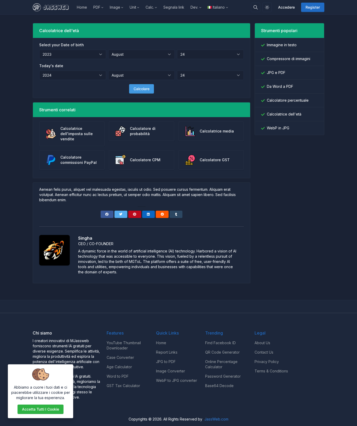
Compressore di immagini (288, 58)
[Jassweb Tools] (53, 7)
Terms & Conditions (271, 371)
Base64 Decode (219, 385)
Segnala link (173, 7)
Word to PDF (118, 376)
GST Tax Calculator (123, 385)
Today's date (51, 66)
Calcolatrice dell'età (284, 114)
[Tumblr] (176, 214)
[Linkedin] (148, 214)
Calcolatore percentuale (288, 100)
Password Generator (223, 376)
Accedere (286, 7)
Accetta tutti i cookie (40, 409)
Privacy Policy (267, 361)
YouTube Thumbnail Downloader (124, 345)
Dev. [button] (194, 7)
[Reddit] (162, 214)
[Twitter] (120, 214)
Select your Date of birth (61, 45)
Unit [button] (133, 7)
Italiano (219, 7)
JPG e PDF (276, 72)
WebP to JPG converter (176, 380)
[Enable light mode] (267, 7)
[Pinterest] (134, 214)
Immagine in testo (282, 45)
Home (82, 7)
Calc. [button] (150, 7)
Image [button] (115, 7)
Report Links (166, 352)
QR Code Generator (222, 352)
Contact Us (264, 352)
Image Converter (170, 371)
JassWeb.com (216, 419)
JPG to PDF (166, 361)
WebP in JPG (278, 128)
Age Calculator (119, 367)
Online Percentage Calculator (221, 364)
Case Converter (120, 357)
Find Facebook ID (220, 343)
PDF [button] (96, 7)
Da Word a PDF (280, 86)
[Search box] (255, 7)
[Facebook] (107, 214)
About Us (262, 343)
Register (313, 7)
